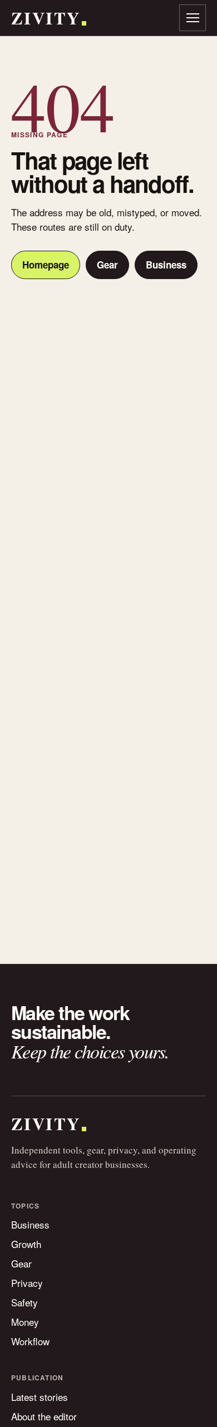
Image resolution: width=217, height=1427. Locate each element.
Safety (24, 1302)
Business (166, 264)
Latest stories (39, 1397)
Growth (26, 1244)
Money (25, 1322)
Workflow (30, 1341)
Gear (107, 264)
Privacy (27, 1283)
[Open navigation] (192, 17)
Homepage (45, 264)
